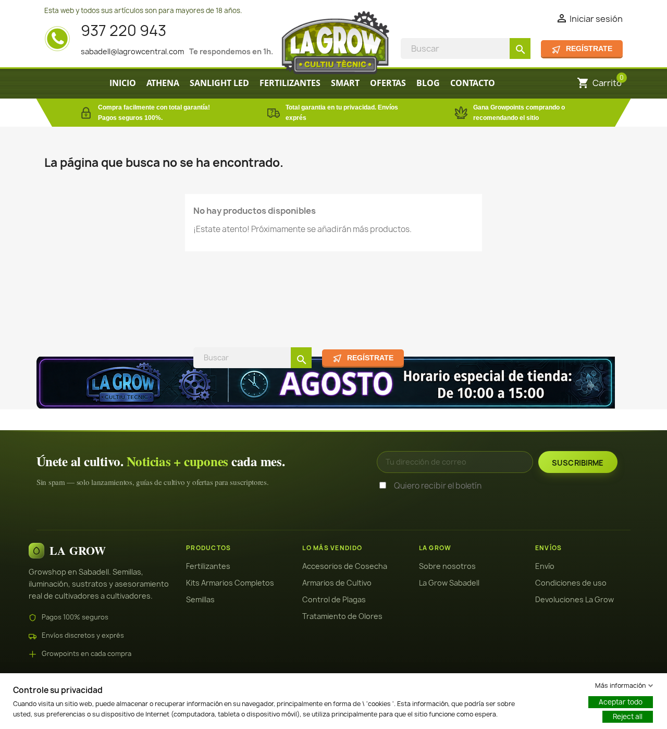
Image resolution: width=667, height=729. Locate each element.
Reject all (628, 716)
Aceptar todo (621, 702)
